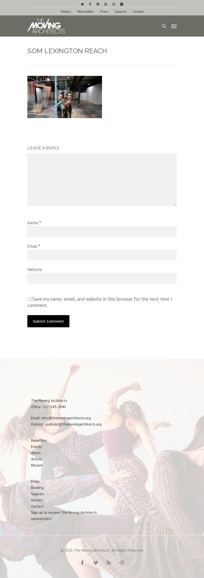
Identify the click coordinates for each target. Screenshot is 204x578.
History (66, 11)
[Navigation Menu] (174, 26)
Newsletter (85, 11)
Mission (37, 465)
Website (34, 269)
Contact (138, 11)
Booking (37, 487)
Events (36, 446)
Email (33, 246)
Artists (36, 459)
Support (120, 11)
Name (34, 223)
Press (104, 11)
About (36, 452)
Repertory (39, 440)
